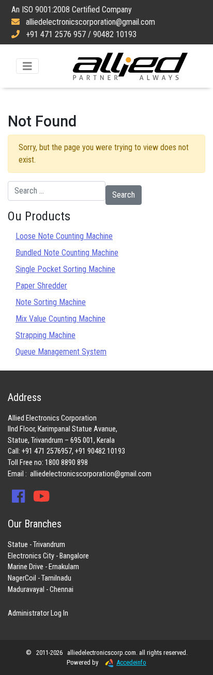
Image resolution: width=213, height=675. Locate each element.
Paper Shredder (41, 286)
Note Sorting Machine (51, 302)
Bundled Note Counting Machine (67, 253)
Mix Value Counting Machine (60, 319)
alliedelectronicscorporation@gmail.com (90, 474)
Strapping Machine (45, 335)
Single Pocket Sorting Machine (65, 269)
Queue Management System (61, 352)
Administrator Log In (38, 613)
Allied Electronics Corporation (130, 66)
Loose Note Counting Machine (64, 236)
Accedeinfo (131, 662)
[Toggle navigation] (27, 66)
